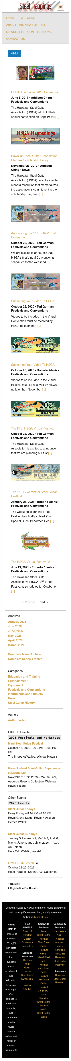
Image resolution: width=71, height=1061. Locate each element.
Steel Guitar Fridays (21, 809)
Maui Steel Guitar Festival (25, 743)
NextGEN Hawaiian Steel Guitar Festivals (60, 959)
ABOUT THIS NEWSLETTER (25, 25)
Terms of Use (41, 917)
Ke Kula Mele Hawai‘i (27, 963)
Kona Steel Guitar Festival (44, 972)
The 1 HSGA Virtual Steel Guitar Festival (34, 493)
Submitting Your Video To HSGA (33, 301)
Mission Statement (27, 940)
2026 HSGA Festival (21, 863)
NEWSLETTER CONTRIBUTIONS (29, 32)
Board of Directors (27, 933)
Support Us (27, 946)
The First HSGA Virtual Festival (32, 428)
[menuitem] (10, 17)
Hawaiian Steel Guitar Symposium (27, 975)
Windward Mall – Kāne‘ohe (60, 946)
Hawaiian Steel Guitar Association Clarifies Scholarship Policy (34, 157)
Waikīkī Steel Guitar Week (43, 1012)
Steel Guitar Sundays (22, 834)
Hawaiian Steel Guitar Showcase (60, 978)
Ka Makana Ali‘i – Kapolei (60, 934)
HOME (10, 18)
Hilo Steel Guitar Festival (44, 983)
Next (45, 602)
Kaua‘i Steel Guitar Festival (43, 934)
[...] (57, 117)
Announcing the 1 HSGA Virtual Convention (33, 235)
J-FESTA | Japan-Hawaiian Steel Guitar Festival (43, 998)
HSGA (14, 53)
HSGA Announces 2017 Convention (35, 92)
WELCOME (28, 18)
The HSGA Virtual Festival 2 (30, 561)
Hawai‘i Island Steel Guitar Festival (44, 959)
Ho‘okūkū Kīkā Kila (27, 987)
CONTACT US (15, 38)
